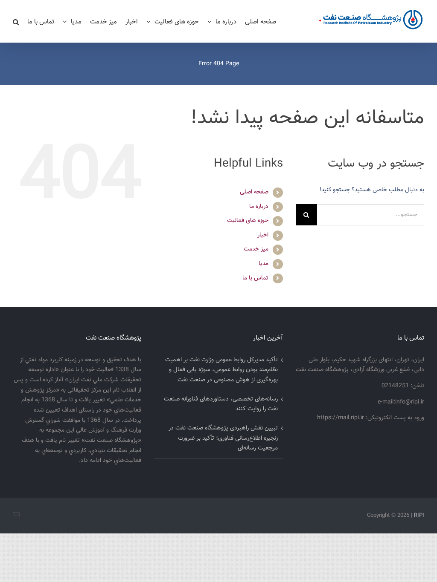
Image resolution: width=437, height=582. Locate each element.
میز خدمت (256, 249)
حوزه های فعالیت (247, 220)
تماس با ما (255, 278)
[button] (16, 21)
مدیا (263, 263)
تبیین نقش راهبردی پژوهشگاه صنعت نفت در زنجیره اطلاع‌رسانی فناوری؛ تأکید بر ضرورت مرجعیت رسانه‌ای (223, 438)
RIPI (419, 515)
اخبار (262, 235)
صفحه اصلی (254, 192)
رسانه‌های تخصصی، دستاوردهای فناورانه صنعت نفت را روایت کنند (220, 404)
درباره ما (258, 206)
